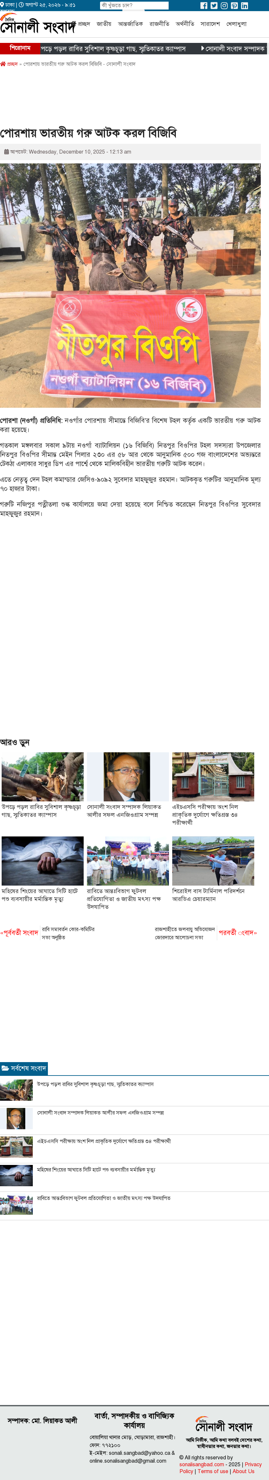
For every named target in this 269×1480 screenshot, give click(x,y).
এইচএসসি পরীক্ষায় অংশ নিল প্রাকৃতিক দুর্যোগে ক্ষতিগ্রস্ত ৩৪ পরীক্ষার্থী (205, 814)
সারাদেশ (210, 24)
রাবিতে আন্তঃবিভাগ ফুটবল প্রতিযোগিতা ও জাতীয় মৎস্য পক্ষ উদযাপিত (124, 899)
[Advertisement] (119, 99)
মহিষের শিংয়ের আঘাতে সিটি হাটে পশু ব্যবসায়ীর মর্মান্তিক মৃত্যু (96, 1170)
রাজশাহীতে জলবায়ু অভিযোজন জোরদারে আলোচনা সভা (206, 933)
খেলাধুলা (236, 24)
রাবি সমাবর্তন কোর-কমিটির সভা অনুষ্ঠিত (47, 933)
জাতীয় (104, 24)
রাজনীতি (159, 24)
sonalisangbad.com (201, 1464)
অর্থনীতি (185, 24)
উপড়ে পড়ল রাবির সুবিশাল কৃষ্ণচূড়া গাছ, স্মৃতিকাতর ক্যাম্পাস (86, 49)
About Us (244, 1471)
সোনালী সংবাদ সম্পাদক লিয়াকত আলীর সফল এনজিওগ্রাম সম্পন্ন (100, 1113)
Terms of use (212, 1471)
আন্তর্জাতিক (130, 24)
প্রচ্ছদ (84, 24)
